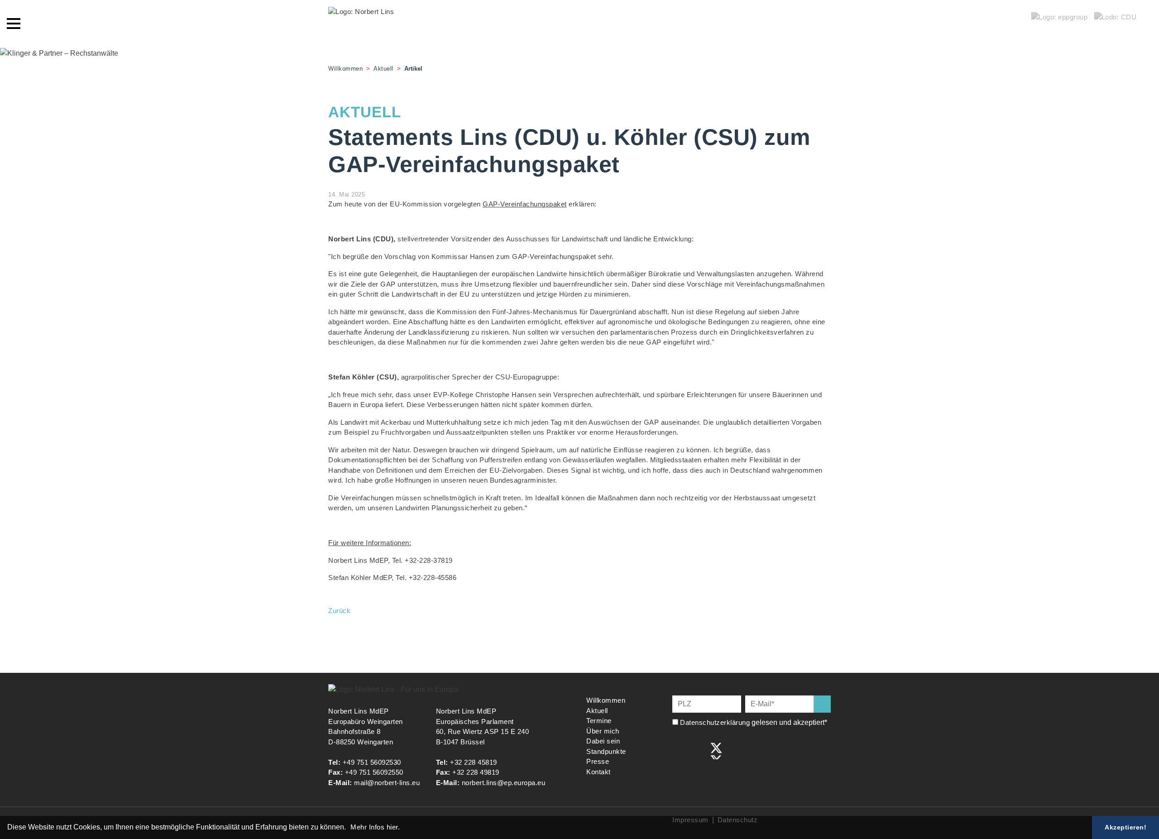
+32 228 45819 (473, 762)
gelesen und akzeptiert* (754, 722)
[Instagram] (697, 750)
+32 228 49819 (475, 772)
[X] (716, 750)
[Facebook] (678, 750)
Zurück (339, 610)
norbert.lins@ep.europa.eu (504, 782)
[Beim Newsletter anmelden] (822, 704)
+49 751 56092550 (374, 772)
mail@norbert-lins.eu (387, 782)
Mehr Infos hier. (375, 827)
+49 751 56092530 (372, 762)
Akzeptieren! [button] (1125, 827)
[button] (349, 828)
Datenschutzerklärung (715, 722)
